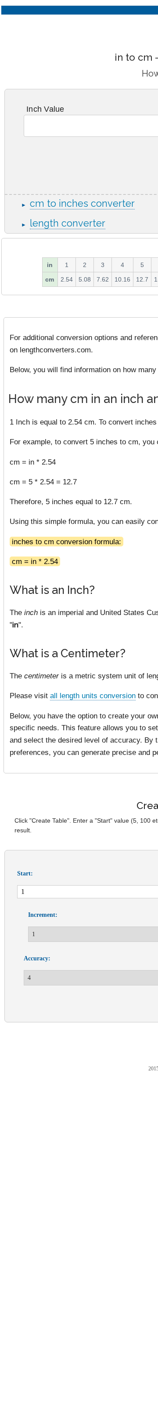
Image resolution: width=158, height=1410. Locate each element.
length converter (67, 223)
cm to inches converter (82, 203)
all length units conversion (93, 695)
